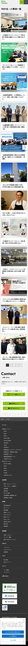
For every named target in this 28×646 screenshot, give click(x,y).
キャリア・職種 (7, 537)
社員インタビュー (8, 535)
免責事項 (6, 526)
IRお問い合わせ (7, 521)
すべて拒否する (13, 636)
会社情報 (4, 479)
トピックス (6, 547)
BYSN (5, 431)
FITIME (5, 472)
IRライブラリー (7, 514)
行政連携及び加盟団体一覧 (10, 495)
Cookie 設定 (13, 640)
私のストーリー (7, 562)
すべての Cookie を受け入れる (13, 632)
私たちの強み (7, 493)
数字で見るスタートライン (10, 539)
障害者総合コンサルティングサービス (13, 449)
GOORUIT (6, 447)
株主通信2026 (7, 505)
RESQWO (6, 442)
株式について (7, 517)
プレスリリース (7, 549)
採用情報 (4, 531)
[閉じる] (24, 620)
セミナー (4, 566)
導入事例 (6, 559)
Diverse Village (7, 440)
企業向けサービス (6, 429)
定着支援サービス (8, 454)
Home (2, 419)
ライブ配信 (6, 570)
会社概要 (6, 488)
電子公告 (6, 524)
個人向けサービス (6, 461)
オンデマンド (7, 572)
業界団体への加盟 (8, 497)
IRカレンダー (7, 519)
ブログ (3, 555)
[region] (13, 631)
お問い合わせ (5, 576)
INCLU (5, 435)
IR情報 (3, 501)
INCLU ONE (7, 438)
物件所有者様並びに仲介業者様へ (10, 617)
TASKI (5, 445)
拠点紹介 (6, 490)
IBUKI (5, 433)
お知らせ (4, 543)
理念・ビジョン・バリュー (10, 483)
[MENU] (26, 2)
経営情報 (6, 510)
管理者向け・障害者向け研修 (10, 452)
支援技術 (6, 552)
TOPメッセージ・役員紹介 (10, 486)
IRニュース (6, 507)
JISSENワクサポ (8, 459)
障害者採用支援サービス (9, 456)
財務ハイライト (7, 512)
